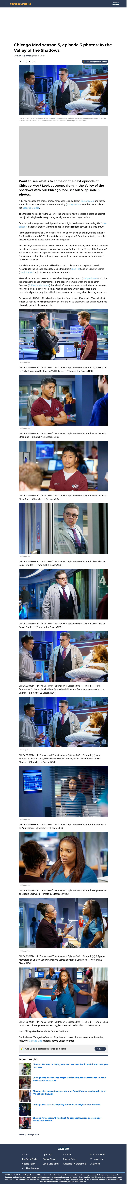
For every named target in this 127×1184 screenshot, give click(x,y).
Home (21, 1135)
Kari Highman (24, 56)
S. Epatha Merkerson (39, 285)
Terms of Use (97, 1159)
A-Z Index (95, 1163)
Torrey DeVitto (74, 204)
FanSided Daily (29, 1159)
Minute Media (16, 1175)
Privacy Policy (70, 1159)
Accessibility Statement (74, 1163)
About (25, 1154)
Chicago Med (35, 1040)
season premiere (31, 208)
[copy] (34, 61)
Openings (47, 1154)
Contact (67, 1154)
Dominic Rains (27, 272)
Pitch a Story (49, 1159)
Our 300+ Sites (97, 1154)
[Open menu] (6, 3)
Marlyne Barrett (90, 278)
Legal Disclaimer (51, 1163)
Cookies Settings (30, 1168)
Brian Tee (75, 269)
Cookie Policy (28, 1163)
